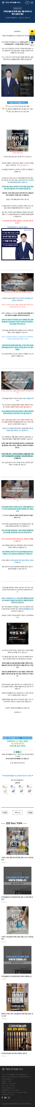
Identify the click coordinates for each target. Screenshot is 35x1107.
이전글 (5, 812)
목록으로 (17, 812)
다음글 (30, 812)
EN (27, 2)
